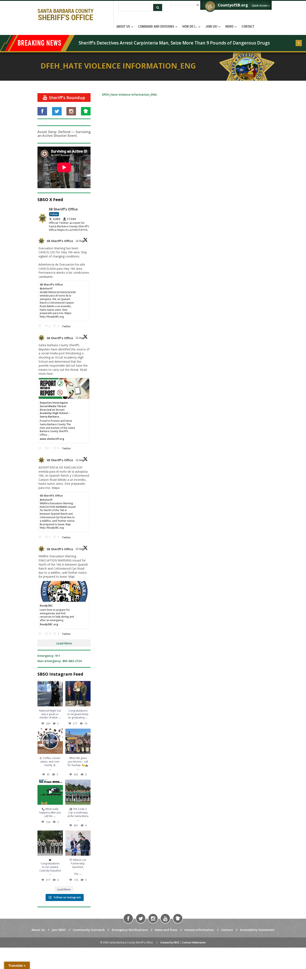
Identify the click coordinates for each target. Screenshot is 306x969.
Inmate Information (199, 930)
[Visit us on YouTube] (165, 918)
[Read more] (299, 43)
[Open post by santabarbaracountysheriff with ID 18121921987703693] (78, 741)
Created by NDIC (169, 942)
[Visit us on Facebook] (42, 111)
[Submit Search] (157, 7)
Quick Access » (261, 5)
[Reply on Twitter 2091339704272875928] (40, 326)
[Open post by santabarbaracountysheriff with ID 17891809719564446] (50, 741)
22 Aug (80, 338)
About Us (38, 930)
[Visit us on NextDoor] (86, 111)
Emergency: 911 (48, 656)
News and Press (166, 930)
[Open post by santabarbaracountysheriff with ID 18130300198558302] (78, 693)
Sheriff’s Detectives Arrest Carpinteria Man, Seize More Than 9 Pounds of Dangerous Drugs (174, 43)
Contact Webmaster (194, 942)
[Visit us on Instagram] (71, 111)
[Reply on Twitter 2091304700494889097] (40, 448)
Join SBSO (59, 930)
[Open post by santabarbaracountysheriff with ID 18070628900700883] (50, 792)
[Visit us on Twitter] (57, 111)
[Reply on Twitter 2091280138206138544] (40, 537)
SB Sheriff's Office (60, 241)
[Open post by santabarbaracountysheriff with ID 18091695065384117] (50, 693)
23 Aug (80, 241)
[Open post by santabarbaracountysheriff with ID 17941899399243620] (78, 843)
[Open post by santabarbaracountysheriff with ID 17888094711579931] (78, 792)
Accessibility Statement (257, 930)
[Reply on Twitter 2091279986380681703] (40, 634)
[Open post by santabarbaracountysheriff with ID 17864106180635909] (50, 843)
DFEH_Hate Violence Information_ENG (129, 94)
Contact (227, 930)
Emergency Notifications (130, 930)
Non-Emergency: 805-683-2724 (59, 661)
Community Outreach (89, 930)
